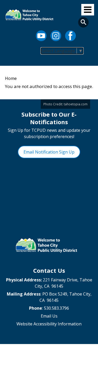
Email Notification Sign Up (49, 152)
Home (11, 78)
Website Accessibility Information (49, 324)
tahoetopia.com (76, 104)
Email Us (49, 316)
